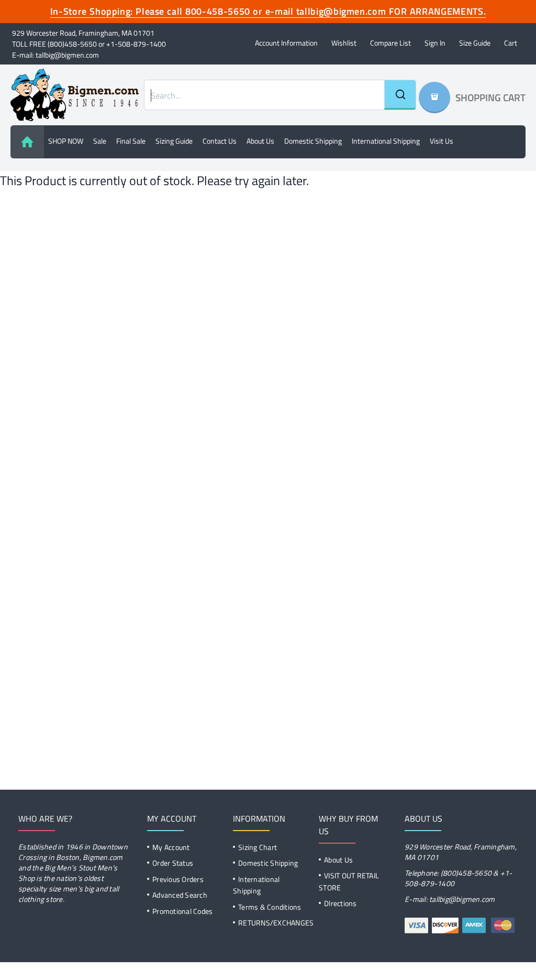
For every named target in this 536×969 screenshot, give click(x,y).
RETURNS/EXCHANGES (276, 922)
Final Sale (131, 140)
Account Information (286, 42)
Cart (510, 42)
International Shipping (386, 140)
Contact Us (220, 140)
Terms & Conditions (270, 906)
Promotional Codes (182, 911)
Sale (99, 140)
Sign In (435, 42)
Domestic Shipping (313, 140)
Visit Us (441, 140)
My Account (171, 847)
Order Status (172, 862)
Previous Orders (178, 879)
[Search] (400, 95)
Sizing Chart (257, 847)
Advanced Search (179, 894)
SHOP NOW (65, 140)
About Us (338, 859)
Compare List (390, 42)
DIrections (340, 903)
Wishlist (343, 42)
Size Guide (474, 42)
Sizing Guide (174, 140)
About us (260, 140)
